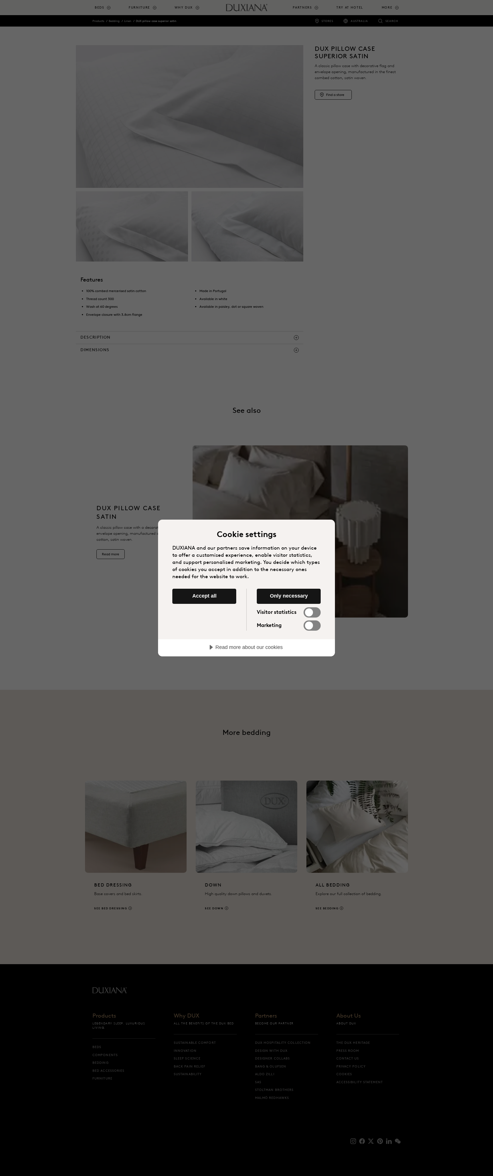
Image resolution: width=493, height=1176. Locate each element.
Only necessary (289, 596)
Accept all (204, 596)
